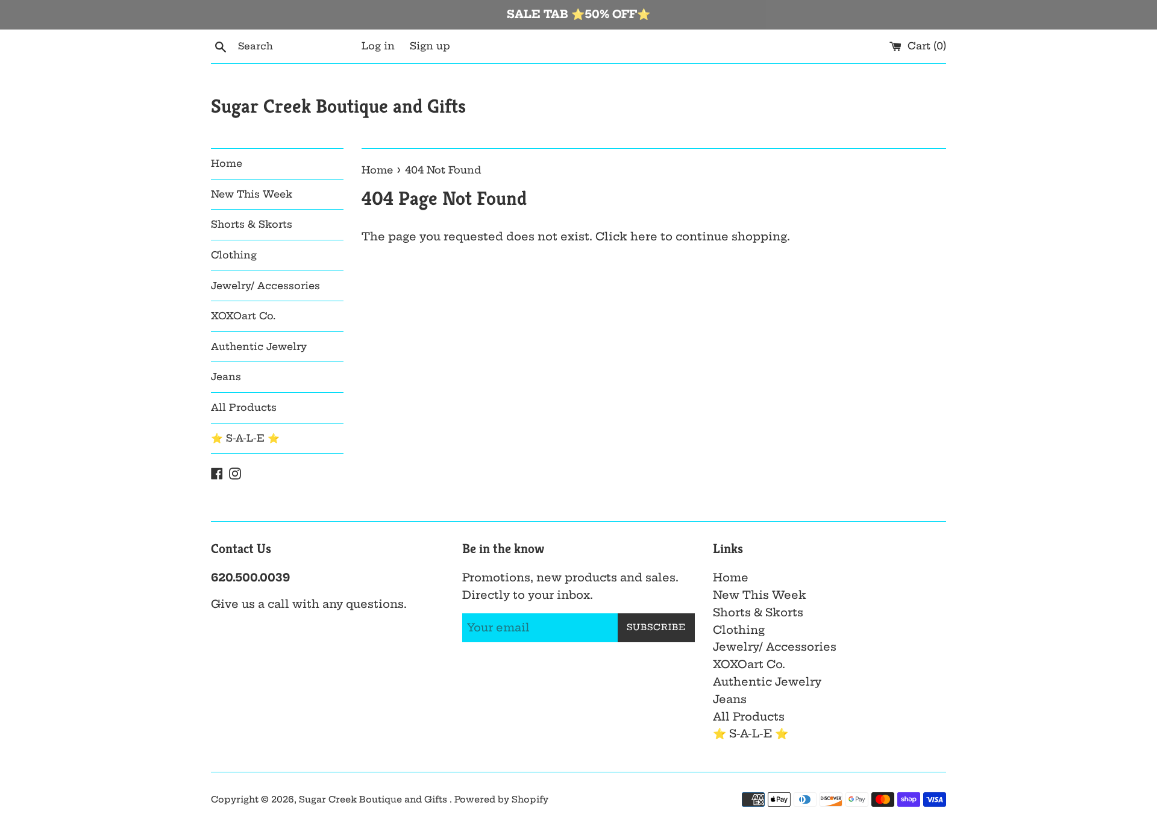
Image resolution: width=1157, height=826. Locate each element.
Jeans (226, 377)
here (643, 236)
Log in (378, 46)
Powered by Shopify (501, 799)
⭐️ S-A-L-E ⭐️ (245, 438)
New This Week (251, 194)
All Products (244, 407)
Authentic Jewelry (259, 346)
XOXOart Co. (243, 316)
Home (226, 163)
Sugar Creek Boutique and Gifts (338, 106)
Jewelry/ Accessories (265, 286)
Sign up (430, 46)
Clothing (234, 255)
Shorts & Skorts (251, 224)
